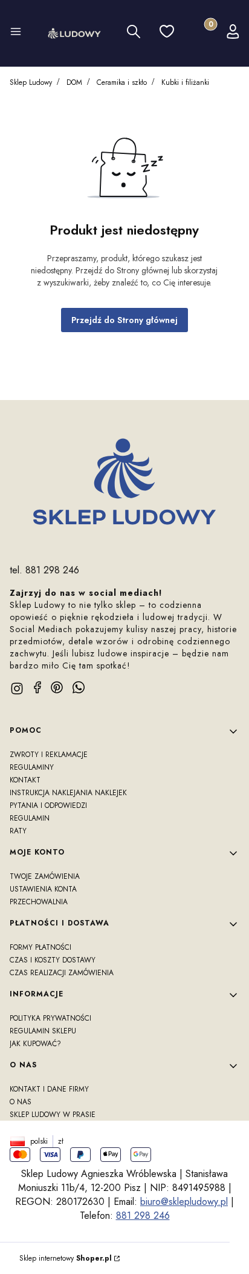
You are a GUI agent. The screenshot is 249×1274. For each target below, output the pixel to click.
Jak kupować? (35, 1043)
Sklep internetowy (65, 1258)
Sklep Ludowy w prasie (52, 1114)
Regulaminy (32, 767)
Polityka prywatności (50, 1018)
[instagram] (17, 688)
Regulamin (30, 818)
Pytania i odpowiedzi (48, 805)
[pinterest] (57, 687)
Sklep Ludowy (31, 82)
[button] (16, 33)
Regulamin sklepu (43, 1031)
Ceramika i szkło (122, 82)
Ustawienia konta (43, 889)
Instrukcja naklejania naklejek (68, 792)
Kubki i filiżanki (185, 82)
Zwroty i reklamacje (49, 754)
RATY (18, 830)
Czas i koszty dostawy (52, 960)
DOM (74, 82)
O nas (20, 1101)
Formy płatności (40, 947)
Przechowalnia (39, 901)
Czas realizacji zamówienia (62, 972)
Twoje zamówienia (45, 876)
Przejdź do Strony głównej (124, 320)
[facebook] (37, 687)
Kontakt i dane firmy (49, 1089)
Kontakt (25, 780)
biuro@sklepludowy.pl (184, 1202)
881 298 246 (143, 1215)
